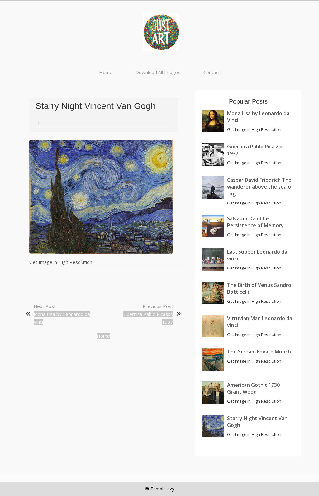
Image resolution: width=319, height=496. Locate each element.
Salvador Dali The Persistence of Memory (255, 222)
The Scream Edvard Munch (259, 351)
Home (105, 72)
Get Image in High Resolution (60, 262)
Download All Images (158, 72)
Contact (211, 72)
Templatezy (162, 489)
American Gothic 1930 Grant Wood (253, 388)
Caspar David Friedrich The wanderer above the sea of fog (260, 186)
